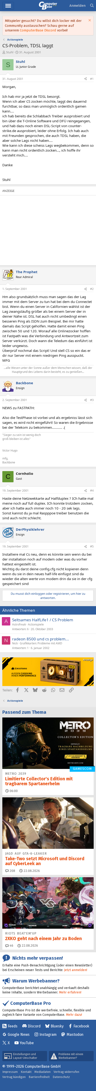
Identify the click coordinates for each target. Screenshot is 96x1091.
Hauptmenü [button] (8, 6)
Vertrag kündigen (14, 1077)
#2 (92, 289)
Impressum (10, 1072)
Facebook (81, 1026)
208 (12, 871)
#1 (92, 79)
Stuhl (9, 52)
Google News (19, 1034)
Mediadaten (42, 1072)
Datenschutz (61, 1077)
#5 (92, 546)
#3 (92, 400)
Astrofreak (19, 624)
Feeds (12, 1026)
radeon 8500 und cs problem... (40, 639)
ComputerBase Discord (38, 30)
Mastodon (75, 1034)
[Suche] (92, 5)
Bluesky (57, 1026)
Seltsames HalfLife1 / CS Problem (42, 619)
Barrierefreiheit (39, 1077)
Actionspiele (36, 624)
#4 (92, 491)
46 (11, 946)
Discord (34, 1026)
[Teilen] (85, 79)
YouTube (27, 1043)
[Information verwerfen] (89, 20)
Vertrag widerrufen (66, 1072)
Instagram (48, 1034)
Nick (15, 643)
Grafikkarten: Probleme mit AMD (41, 643)
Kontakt (26, 1072)
